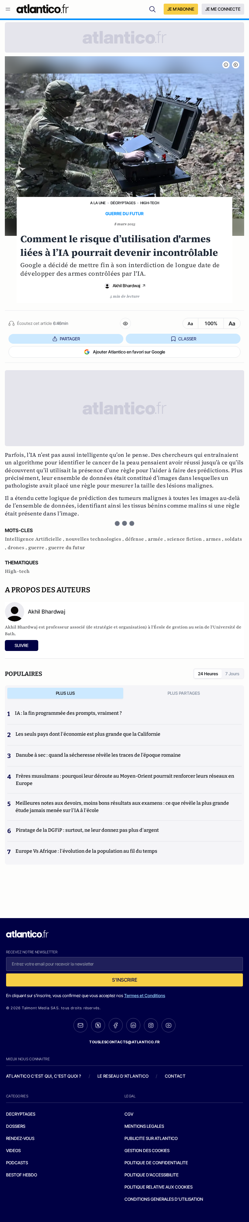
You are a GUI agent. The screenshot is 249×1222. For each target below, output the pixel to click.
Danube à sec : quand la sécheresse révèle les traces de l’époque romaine (98, 755)
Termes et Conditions (144, 995)
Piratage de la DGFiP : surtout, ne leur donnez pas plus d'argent (87, 830)
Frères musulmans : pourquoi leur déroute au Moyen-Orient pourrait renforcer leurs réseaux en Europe (125, 779)
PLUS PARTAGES (184, 693)
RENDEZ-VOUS (20, 1138)
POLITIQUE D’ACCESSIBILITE (151, 1174)
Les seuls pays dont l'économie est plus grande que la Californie (87, 734)
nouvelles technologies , (95, 539)
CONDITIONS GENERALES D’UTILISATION (163, 1199)
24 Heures (208, 673)
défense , (136, 539)
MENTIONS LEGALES (144, 1126)
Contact (175, 1076)
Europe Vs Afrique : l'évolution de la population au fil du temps (86, 851)
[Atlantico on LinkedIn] (133, 1025)
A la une (98, 203)
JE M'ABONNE (180, 9)
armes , (215, 539)
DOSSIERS (15, 1126)
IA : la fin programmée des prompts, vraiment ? (68, 713)
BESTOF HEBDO (21, 1174)
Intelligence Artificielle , (35, 539)
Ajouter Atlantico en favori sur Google (129, 351)
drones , (18, 547)
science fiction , (186, 539)
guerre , (38, 547)
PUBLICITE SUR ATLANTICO (151, 1138)
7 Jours (232, 673)
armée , (157, 539)
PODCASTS (17, 1162)
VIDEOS (13, 1150)
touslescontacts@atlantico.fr (124, 1042)
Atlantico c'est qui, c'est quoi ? (43, 1076)
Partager (70, 338)
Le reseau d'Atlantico (122, 1076)
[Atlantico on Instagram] (151, 1025)
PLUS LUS (65, 693)
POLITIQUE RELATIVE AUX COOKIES (158, 1186)
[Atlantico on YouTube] (169, 1025)
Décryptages (123, 203)
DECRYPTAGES (20, 1114)
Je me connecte (222, 9)
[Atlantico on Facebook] (116, 1025)
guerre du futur (66, 547)
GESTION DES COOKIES (146, 1150)
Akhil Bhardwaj (126, 285)
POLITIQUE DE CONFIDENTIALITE (156, 1162)
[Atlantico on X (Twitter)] (98, 1025)
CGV (128, 1114)
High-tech (149, 203)
